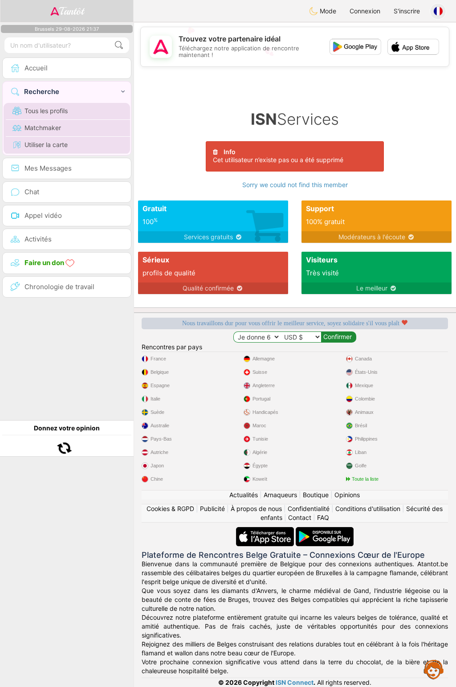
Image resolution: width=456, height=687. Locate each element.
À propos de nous (256, 508)
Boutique (316, 495)
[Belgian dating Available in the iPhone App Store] (266, 531)
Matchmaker (42, 127)
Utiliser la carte (46, 144)
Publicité (212, 508)
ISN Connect (295, 682)
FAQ (323, 517)
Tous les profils (46, 110)
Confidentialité (309, 508)
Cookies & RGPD (170, 508)
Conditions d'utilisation (367, 508)
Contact (299, 517)
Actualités (243, 495)
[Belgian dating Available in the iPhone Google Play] (325, 531)
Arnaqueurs (280, 495)
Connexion (365, 11)
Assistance (433, 669)
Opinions (347, 495)
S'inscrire (407, 11)
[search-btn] (119, 45)
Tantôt (71, 11)
